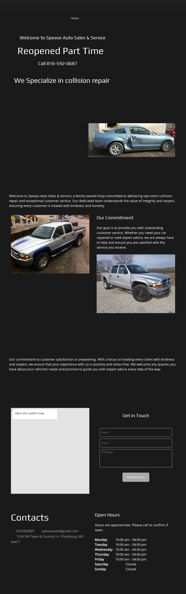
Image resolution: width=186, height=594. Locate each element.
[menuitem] (74, 18)
